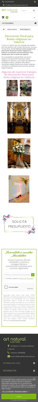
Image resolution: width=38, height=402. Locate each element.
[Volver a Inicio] (4, 29)
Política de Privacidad (26, 278)
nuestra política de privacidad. (18, 320)
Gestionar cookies (21, 391)
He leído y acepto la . (19, 278)
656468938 (9, 2)
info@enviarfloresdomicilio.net (16, 5)
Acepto (19, 396)
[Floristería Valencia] (10, 10)
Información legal (11, 363)
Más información (8, 391)
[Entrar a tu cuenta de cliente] (34, 1)
